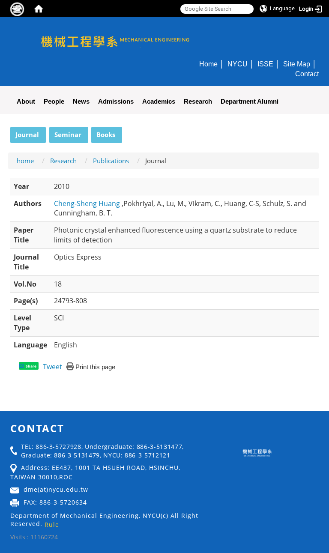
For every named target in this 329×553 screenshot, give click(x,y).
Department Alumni (249, 101)
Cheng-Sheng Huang (88, 203)
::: (6, 131)
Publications (111, 160)
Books (105, 134)
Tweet (52, 366)
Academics (158, 101)
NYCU (237, 64)
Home (208, 64)
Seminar (67, 134)
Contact (307, 74)
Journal (27, 134)
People (54, 101)
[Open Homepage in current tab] (38, 8)
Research (198, 101)
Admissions (116, 101)
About (26, 101)
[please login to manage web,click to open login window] (17, 8)
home (25, 160)
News (81, 101)
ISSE (265, 64)
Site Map (296, 64)
